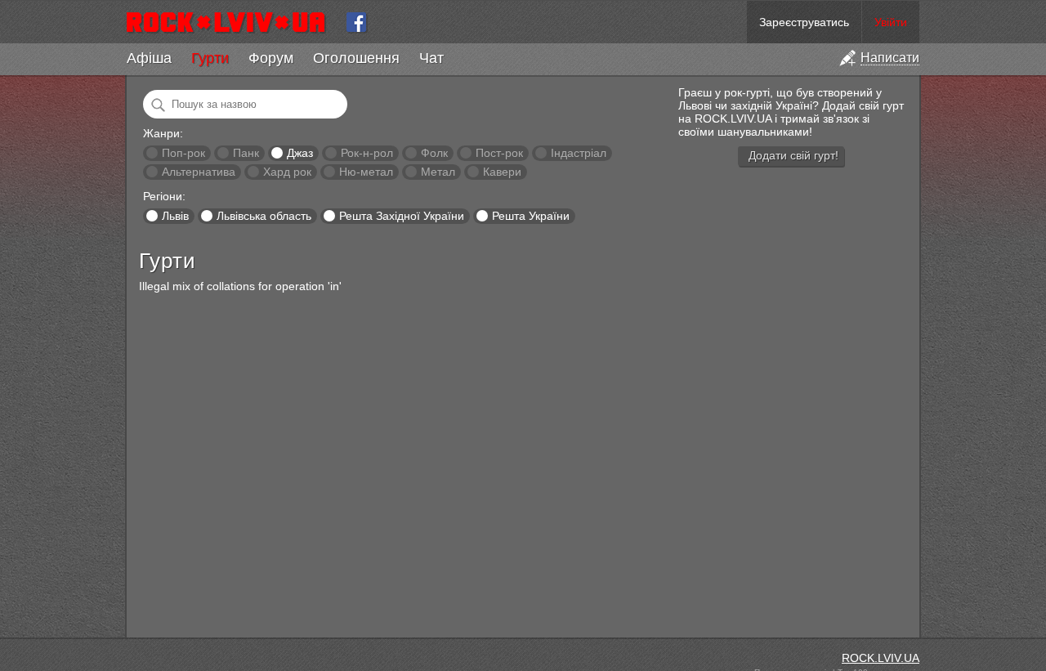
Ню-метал (366, 171)
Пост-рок (499, 152)
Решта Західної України (401, 215)
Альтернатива (198, 171)
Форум (270, 58)
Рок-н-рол (367, 152)
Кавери (502, 171)
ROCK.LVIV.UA (880, 657)
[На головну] (232, 22)
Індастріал (578, 152)
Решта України (531, 215)
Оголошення (356, 58)
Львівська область (264, 215)
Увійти (890, 22)
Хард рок (287, 171)
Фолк (434, 152)
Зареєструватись (804, 22)
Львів (175, 215)
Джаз (300, 152)
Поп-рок (183, 152)
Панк (246, 152)
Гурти (210, 58)
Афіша (149, 58)
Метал (438, 171)
